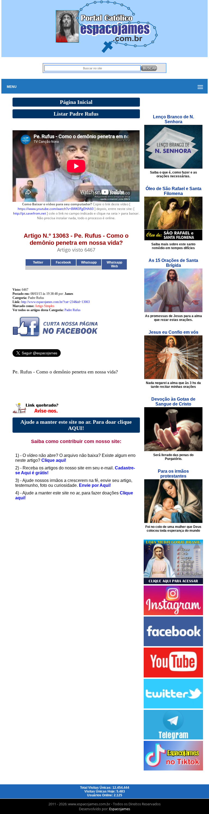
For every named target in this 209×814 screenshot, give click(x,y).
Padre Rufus (72, 310)
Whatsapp (89, 262)
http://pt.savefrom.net (29, 213)
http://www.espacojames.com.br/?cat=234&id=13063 (55, 302)
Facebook (63, 262)
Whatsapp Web (114, 264)
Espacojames (119, 808)
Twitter (38, 262)
